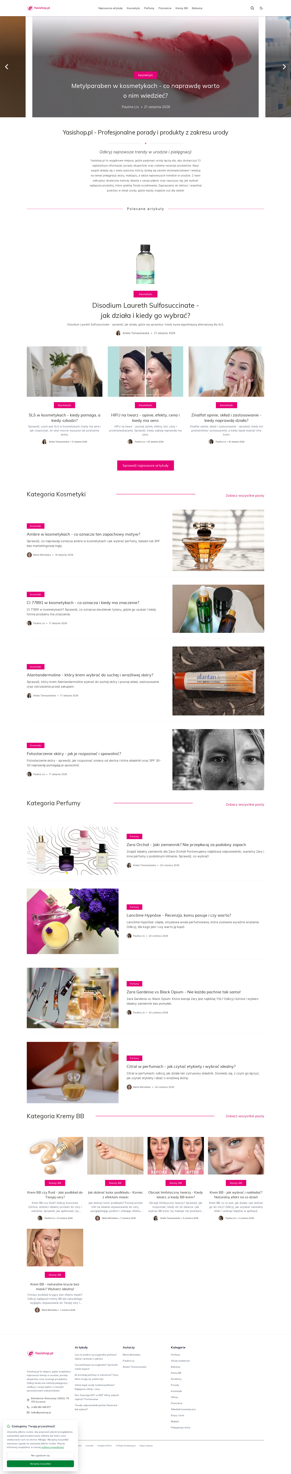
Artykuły (81, 1347)
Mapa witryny (146, 1445)
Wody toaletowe (180, 1360)
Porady (175, 1385)
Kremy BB (181, 8)
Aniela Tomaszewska (134, 1366)
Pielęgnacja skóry (180, 1427)
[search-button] (252, 8)
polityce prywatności (52, 1447)
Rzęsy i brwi (177, 1415)
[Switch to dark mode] (261, 8)
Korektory (176, 1378)
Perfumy (149, 8)
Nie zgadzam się (40, 1455)
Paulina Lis (129, 1360)
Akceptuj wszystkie (40, 1463)
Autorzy (129, 1347)
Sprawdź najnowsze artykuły (146, 465)
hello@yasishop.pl (41, 1412)
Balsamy (197, 8)
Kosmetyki (133, 8)
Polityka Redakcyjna (126, 1445)
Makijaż (175, 1421)
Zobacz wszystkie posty (245, 495)
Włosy (174, 1397)
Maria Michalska (131, 1354)
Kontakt (89, 1445)
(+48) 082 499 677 (41, 1407)
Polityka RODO (104, 1445)
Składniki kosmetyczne (183, 1409)
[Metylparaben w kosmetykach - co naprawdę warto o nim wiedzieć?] (145, 66)
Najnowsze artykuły (110, 8)
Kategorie (178, 1347)
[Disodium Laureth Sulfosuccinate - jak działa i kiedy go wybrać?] (145, 279)
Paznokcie (164, 8)
